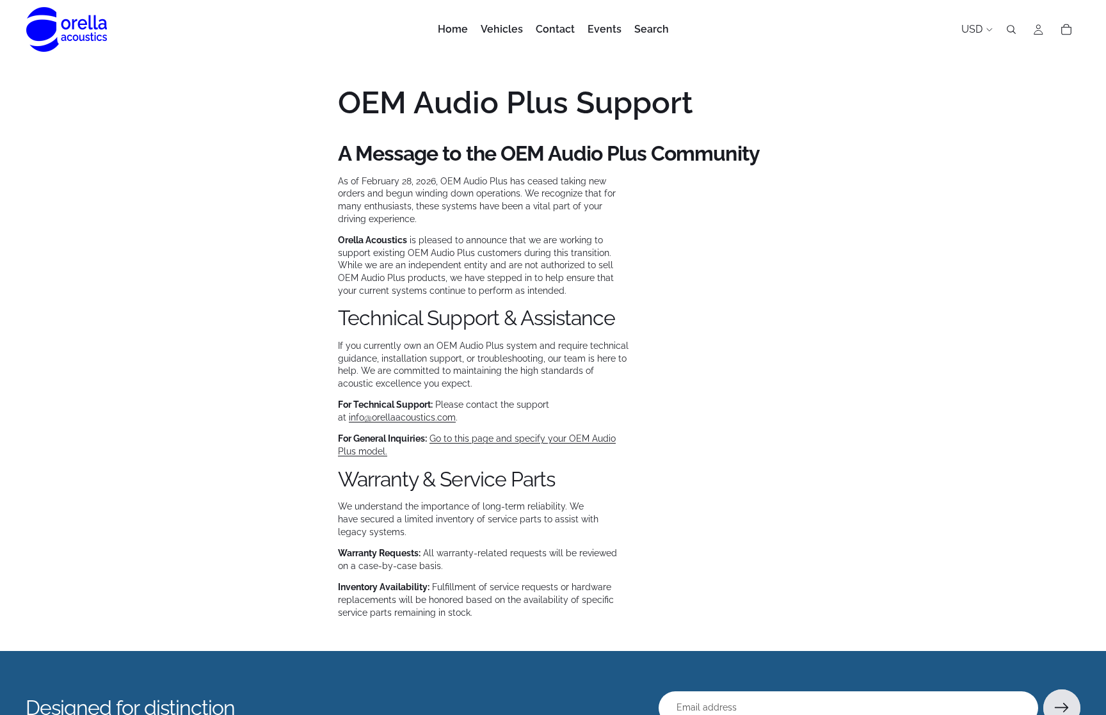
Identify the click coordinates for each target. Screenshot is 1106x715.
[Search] (1011, 29)
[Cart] (1066, 29)
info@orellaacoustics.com (402, 417)
